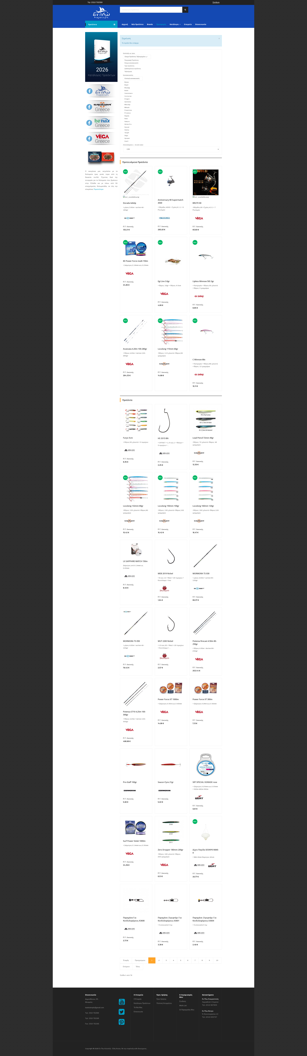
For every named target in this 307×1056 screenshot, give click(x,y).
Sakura (127, 121)
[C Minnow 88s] (206, 337)
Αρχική (125, 24)
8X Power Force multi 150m (135, 261)
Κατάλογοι (174, 24)
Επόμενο (126, 967)
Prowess (127, 113)
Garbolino (127, 102)
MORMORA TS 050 (131, 641)
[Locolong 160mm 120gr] (206, 488)
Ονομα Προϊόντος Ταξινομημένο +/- (136, 57)
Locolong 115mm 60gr (168, 349)
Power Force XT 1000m (168, 699)
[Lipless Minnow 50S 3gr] (206, 258)
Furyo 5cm (128, 438)
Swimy (126, 130)
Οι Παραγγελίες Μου (186, 1010)
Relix (126, 118)
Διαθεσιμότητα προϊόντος (132, 69)
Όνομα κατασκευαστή (131, 63)
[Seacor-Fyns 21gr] (171, 765)
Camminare (128, 93)
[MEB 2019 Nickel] (171, 556)
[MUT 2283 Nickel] (171, 623)
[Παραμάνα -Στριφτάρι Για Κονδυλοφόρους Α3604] (206, 900)
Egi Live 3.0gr (164, 281)
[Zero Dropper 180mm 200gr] (171, 832)
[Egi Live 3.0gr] (171, 258)
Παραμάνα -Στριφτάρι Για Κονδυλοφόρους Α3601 (170, 919)
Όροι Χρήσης (161, 999)
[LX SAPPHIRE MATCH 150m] (136, 550)
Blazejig (127, 88)
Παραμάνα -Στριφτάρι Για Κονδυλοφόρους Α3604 (204, 919)
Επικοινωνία (200, 24)
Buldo (126, 90)
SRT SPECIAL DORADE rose (205, 782)
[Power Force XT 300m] (206, 688)
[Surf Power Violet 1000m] (136, 828)
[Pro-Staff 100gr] (136, 765)
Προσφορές (161, 24)
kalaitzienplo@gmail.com (94, 1007)
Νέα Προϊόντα (137, 24)
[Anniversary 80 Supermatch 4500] (171, 182)
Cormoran (128, 96)
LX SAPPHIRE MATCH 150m (135, 561)
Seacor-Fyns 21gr (166, 782)
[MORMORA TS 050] (136, 623)
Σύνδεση (216, 2)
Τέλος (138, 967)
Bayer (126, 85)
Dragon (127, 99)
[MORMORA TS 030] (206, 556)
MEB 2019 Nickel (165, 573)
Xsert (126, 141)
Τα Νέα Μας (138, 1007)
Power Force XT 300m (202, 699)
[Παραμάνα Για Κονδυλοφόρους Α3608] (136, 900)
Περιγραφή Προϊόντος (131, 60)
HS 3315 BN (163, 438)
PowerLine (128, 110)
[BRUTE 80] (206, 182)
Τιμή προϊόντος (129, 66)
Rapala (126, 116)
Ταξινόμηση (128, 71)
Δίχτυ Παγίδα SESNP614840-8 (206, 851)
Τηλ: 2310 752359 (95, 2)
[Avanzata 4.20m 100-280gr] (136, 331)
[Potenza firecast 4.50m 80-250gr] (206, 623)
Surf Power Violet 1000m (134, 841)
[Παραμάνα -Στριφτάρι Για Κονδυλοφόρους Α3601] (171, 900)
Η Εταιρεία (137, 999)
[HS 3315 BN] (164, 420)
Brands (150, 24)
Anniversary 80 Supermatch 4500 (170, 201)
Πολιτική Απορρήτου (164, 1003)
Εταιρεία (188, 24)
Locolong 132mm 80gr (133, 506)
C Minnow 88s (199, 359)
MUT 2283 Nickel (165, 641)
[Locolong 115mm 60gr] (171, 331)
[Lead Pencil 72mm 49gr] (206, 420)
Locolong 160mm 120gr (203, 506)
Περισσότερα (98, 189)
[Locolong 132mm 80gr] (136, 488)
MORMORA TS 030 (201, 573)
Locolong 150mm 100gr (168, 506)
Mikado (127, 107)
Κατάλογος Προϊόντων (142, 1003)
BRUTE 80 (197, 203)
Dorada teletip (129, 203)
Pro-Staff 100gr (130, 782)
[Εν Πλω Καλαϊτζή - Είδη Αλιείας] (101, 13)
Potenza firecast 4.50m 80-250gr (205, 642)
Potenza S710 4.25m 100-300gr (134, 713)
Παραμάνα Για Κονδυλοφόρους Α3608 (134, 919)
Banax (126, 82)
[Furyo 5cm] (136, 420)
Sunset (126, 127)
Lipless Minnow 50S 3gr (203, 281)
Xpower (127, 138)
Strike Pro (128, 124)
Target (126, 133)
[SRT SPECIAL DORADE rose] (206, 765)
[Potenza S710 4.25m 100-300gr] (136, 694)
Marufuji (127, 104)
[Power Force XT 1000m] (171, 688)
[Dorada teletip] (136, 182)
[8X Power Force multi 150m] (136, 248)
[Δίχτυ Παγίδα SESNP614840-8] (206, 832)
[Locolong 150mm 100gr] (171, 488)
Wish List (183, 1005)
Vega (126, 135)
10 (217, 960)
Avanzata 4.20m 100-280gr (135, 349)
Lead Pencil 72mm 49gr (203, 438)
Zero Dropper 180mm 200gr (170, 849)
